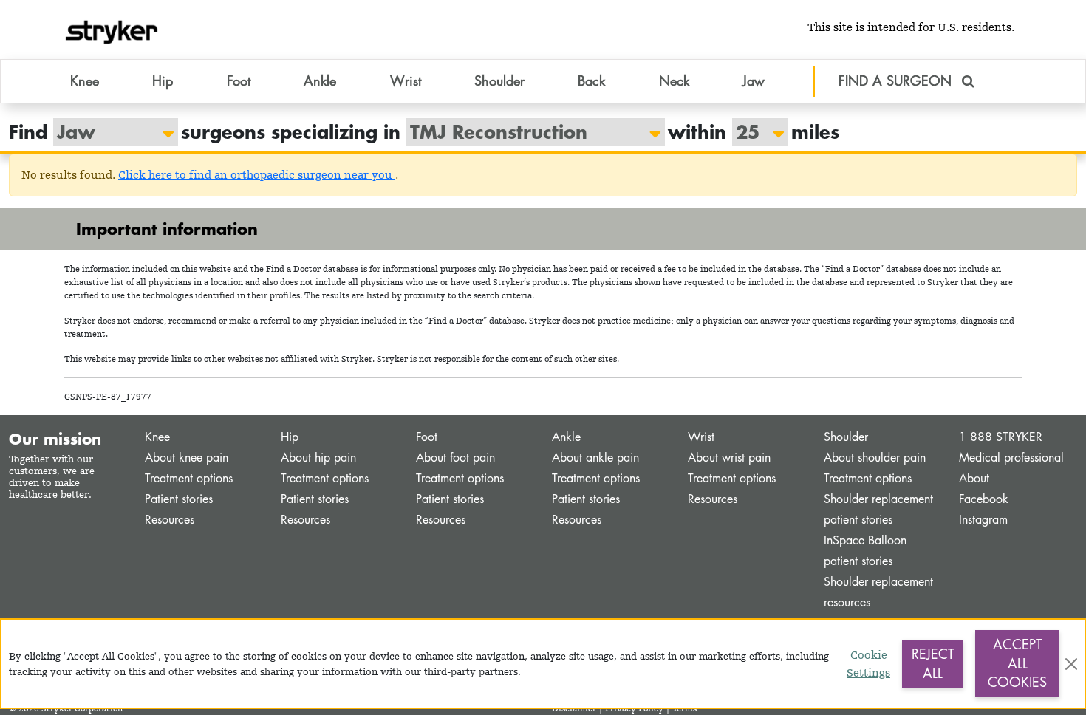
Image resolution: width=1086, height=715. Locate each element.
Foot (426, 437)
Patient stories (179, 499)
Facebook (983, 499)
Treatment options (189, 478)
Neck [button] (674, 80)
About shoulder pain (875, 457)
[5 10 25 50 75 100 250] (752, 132)
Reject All (933, 663)
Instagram (983, 519)
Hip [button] (162, 80)
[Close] (1071, 664)
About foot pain (455, 457)
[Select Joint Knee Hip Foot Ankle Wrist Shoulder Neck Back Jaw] (108, 132)
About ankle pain (595, 457)
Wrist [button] (405, 80)
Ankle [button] (320, 80)
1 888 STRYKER (1000, 437)
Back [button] (591, 80)
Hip (289, 437)
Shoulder (846, 437)
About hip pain (318, 457)
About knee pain (186, 457)
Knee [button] (84, 80)
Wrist (701, 437)
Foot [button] (238, 80)
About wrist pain (729, 457)
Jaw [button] (753, 80)
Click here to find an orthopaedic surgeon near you (256, 175)
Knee (157, 437)
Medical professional (1011, 457)
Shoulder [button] (499, 80)
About (974, 478)
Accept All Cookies (1017, 663)
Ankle (566, 437)
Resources (169, 519)
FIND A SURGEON (897, 80)
